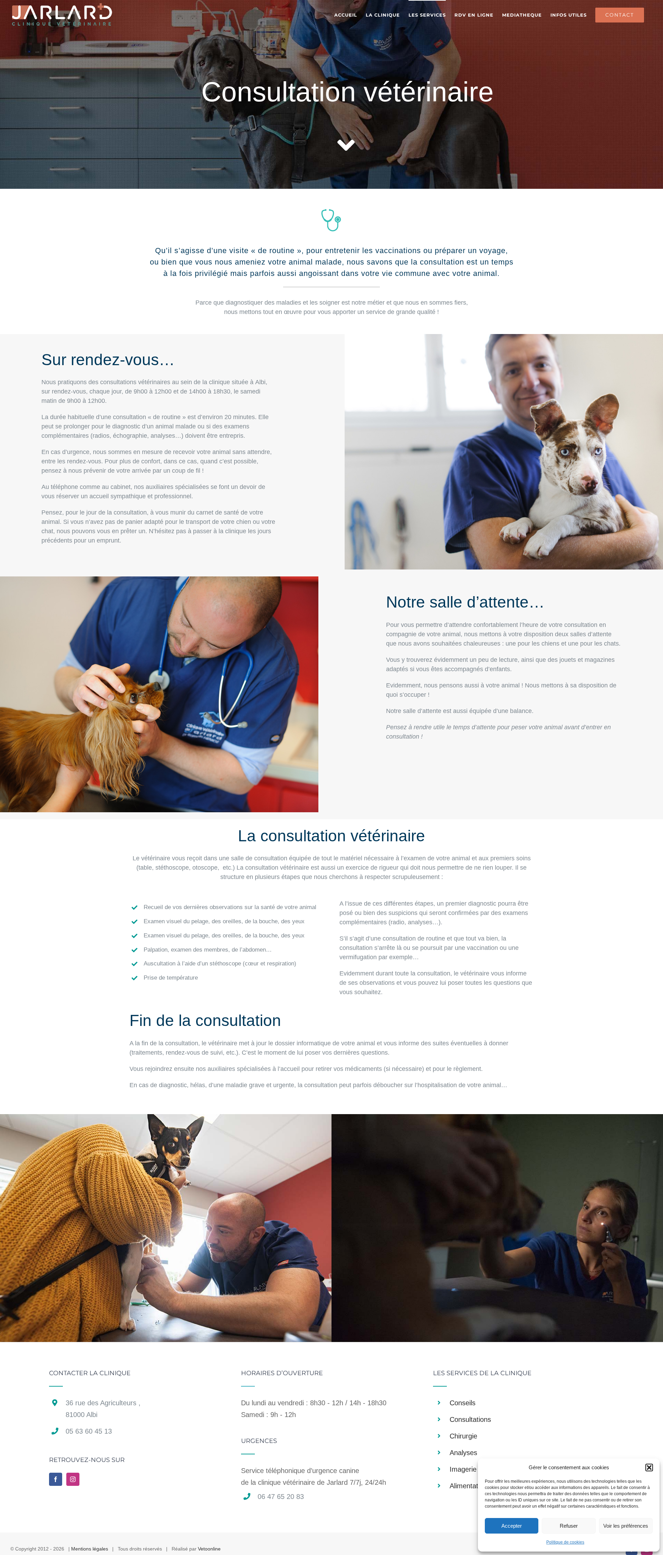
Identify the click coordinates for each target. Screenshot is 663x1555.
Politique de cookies (565, 1542)
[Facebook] (55, 1479)
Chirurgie (463, 1436)
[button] (649, 1467)
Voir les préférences (625, 1526)
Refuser (569, 1526)
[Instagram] (72, 1479)
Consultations (470, 1419)
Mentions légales (89, 1549)
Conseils (462, 1403)
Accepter (511, 1526)
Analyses (463, 1452)
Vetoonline (209, 1549)
